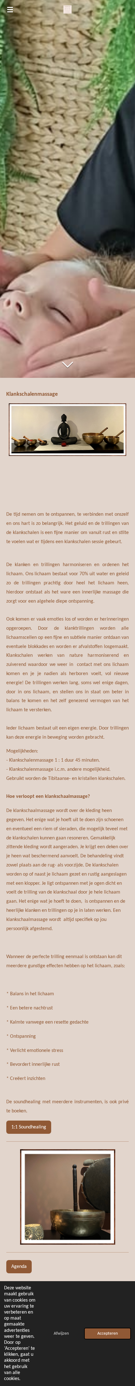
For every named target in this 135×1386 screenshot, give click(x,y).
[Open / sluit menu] (10, 9)
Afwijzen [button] (61, 1333)
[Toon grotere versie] (67, 429)
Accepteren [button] (107, 1333)
